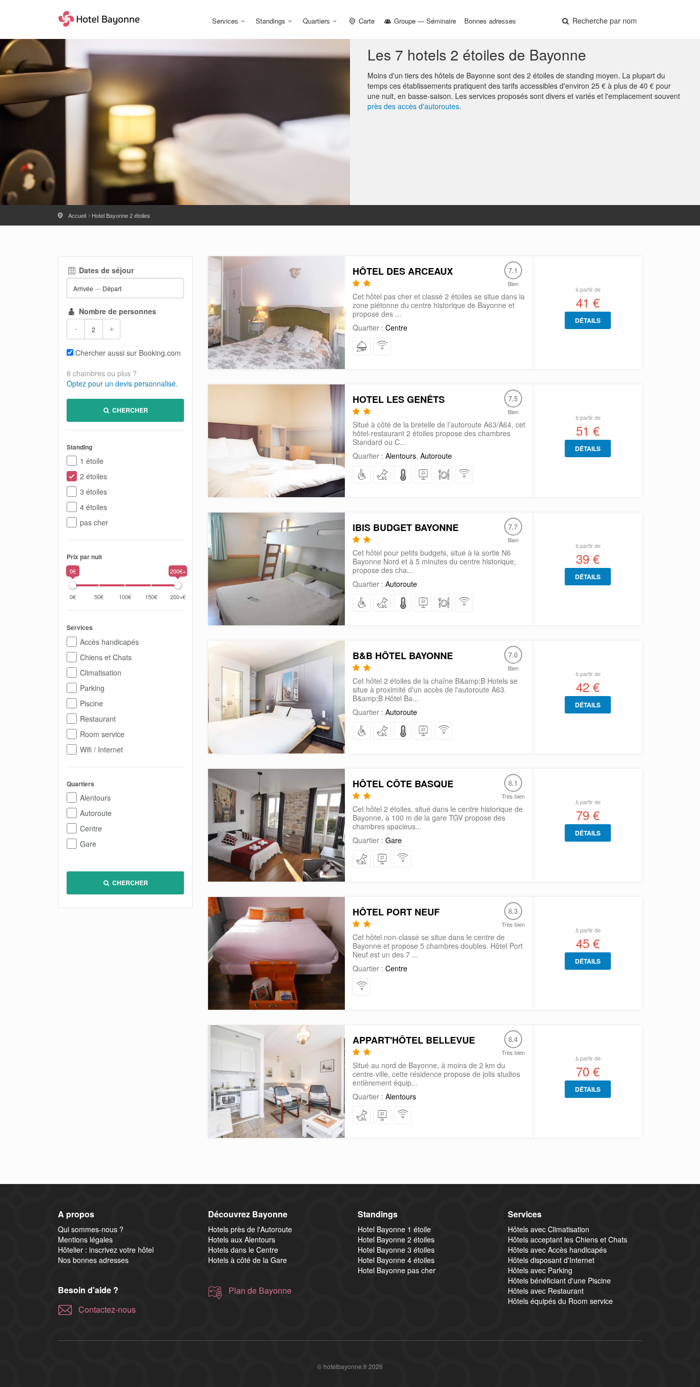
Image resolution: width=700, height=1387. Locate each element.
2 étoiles (93, 476)
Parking (92, 688)
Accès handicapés (109, 642)
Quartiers (316, 21)
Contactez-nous (107, 1309)
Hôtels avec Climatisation (548, 1229)
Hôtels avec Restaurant (546, 1291)
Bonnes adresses (490, 21)
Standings (270, 21)
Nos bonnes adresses (93, 1260)
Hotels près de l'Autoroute (250, 1229)
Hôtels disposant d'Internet (551, 1260)
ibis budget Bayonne (406, 527)
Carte (366, 21)
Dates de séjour (105, 270)
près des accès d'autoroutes (413, 106)
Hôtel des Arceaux (403, 271)
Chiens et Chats (106, 657)
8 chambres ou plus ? (102, 373)
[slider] (72, 585)
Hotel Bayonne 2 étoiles (396, 1239)
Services (225, 21)
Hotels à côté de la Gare (247, 1260)
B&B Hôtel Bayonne (403, 655)
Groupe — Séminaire (424, 21)
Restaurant (98, 718)
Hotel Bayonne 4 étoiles (396, 1260)
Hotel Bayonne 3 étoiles (396, 1250)
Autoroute (96, 813)
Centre (91, 828)
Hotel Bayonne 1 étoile (394, 1229)
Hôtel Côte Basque (403, 783)
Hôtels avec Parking (540, 1270)
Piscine (91, 703)
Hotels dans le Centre (243, 1250)
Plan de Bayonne (260, 1291)
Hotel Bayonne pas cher (397, 1270)
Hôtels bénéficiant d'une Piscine (559, 1280)
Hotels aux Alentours (241, 1239)
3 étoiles (93, 491)
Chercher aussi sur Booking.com (128, 353)
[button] (598, 20)
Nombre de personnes (116, 311)
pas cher (94, 522)
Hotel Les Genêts (399, 399)
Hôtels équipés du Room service (560, 1301)
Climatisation (100, 672)
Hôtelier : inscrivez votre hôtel (106, 1250)
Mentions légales (85, 1239)
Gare (88, 844)
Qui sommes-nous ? (90, 1229)
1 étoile (92, 461)
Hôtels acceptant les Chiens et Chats (567, 1239)
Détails (588, 320)
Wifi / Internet (101, 749)
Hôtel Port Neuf (396, 912)
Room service (102, 734)
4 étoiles (93, 507)
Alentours (95, 797)
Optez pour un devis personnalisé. (122, 383)
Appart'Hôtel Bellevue (414, 1040)
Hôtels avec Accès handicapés (557, 1250)
